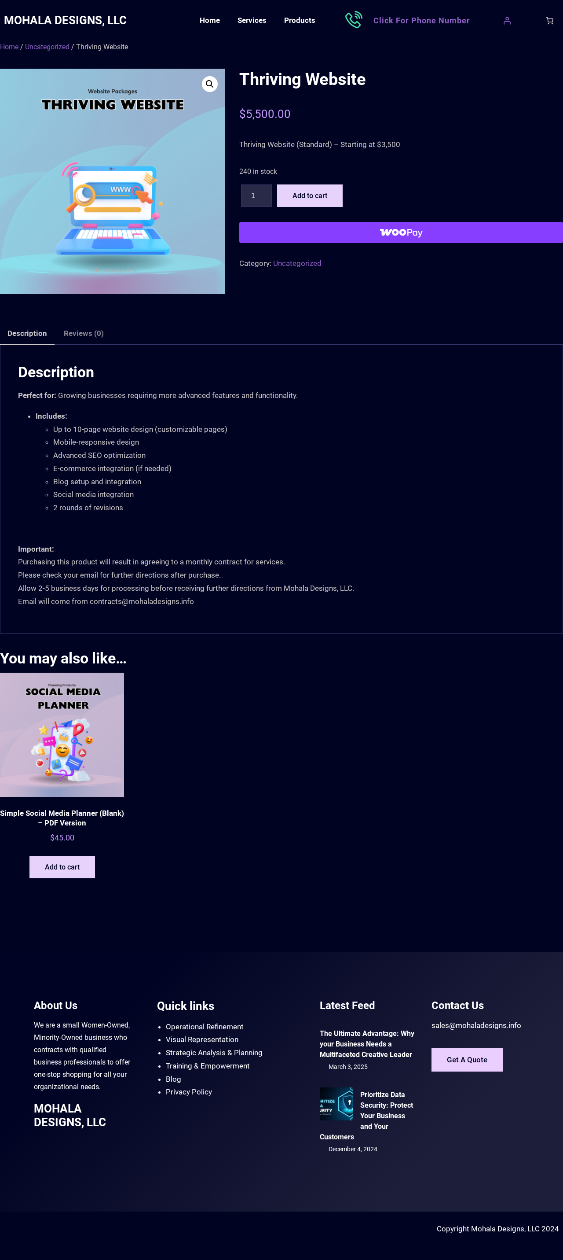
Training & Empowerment (208, 1065)
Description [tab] (27, 333)
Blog (173, 1079)
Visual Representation (202, 1039)
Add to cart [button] (62, 867)
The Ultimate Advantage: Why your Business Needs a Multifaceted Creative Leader (367, 1044)
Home (9, 47)
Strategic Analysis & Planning (214, 1052)
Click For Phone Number (421, 20)
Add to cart (309, 196)
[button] (210, 84)
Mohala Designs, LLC (65, 20)
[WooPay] (401, 232)
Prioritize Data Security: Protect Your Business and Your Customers (366, 1116)
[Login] (507, 20)
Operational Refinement (205, 1026)
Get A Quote (467, 1059)
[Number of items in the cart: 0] (549, 20)
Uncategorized (47, 47)
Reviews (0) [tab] (84, 333)
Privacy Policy (189, 1091)
